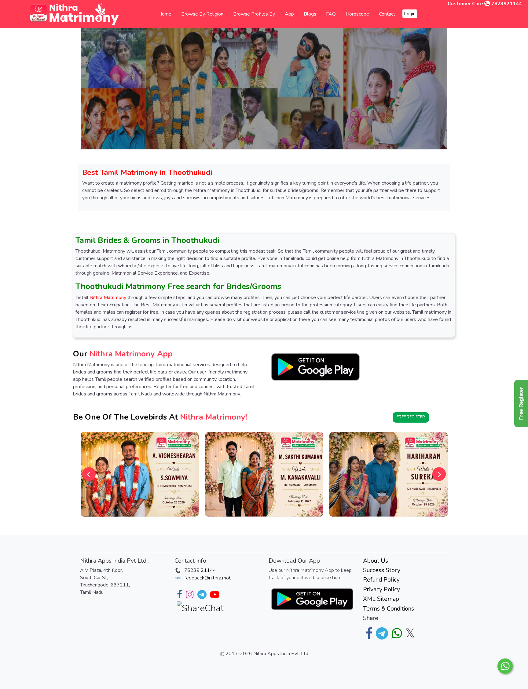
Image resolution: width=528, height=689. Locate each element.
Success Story (381, 570)
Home (164, 14)
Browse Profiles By (254, 14)
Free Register (411, 417)
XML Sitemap (381, 599)
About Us (375, 561)
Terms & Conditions (388, 608)
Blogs (310, 14)
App (289, 14)
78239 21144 (200, 570)
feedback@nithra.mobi (208, 578)
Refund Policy (381, 579)
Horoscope (357, 14)
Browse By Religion (202, 14)
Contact (387, 14)
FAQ (331, 14)
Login (410, 13)
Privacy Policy (381, 589)
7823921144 (506, 3)
